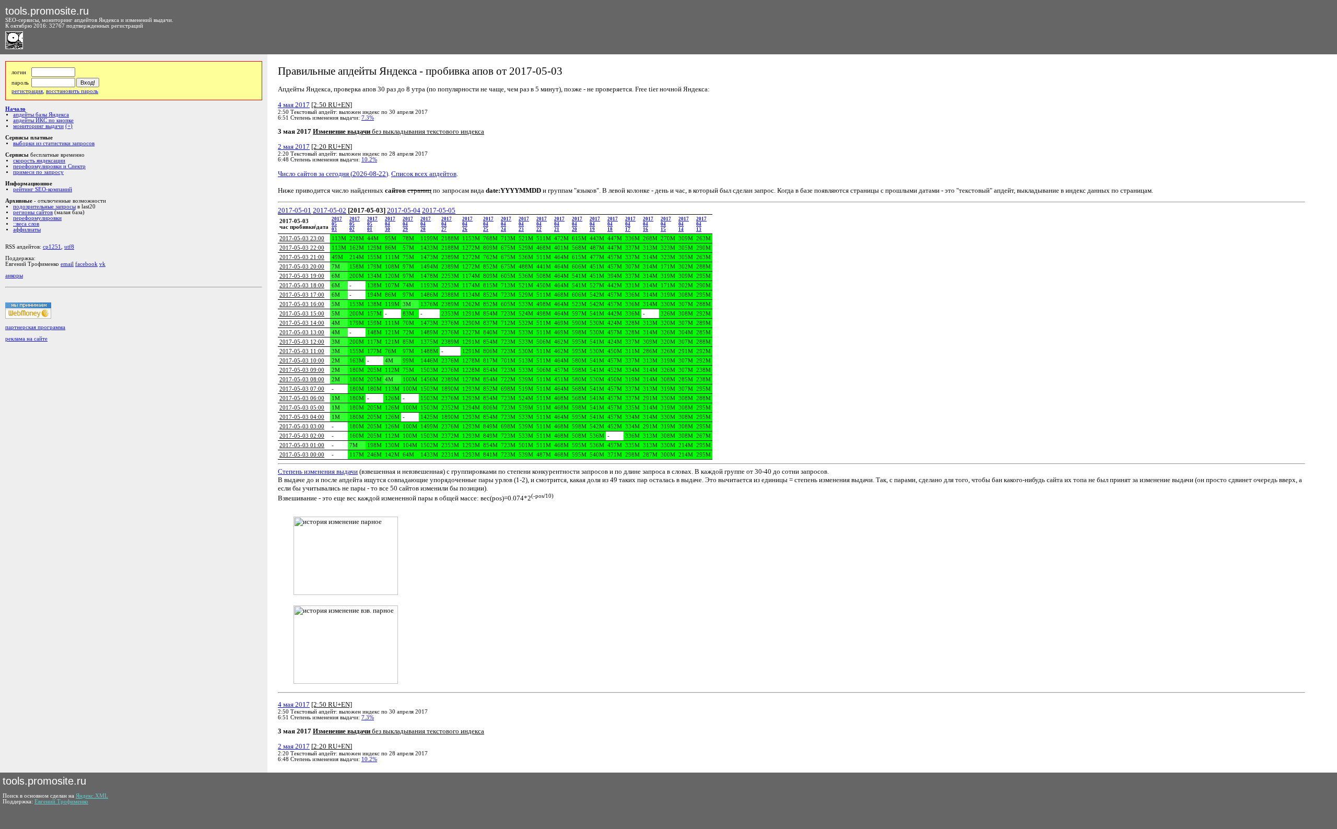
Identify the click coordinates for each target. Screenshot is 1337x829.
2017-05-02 (329, 210)
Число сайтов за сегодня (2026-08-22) (333, 174)
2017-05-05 (438, 210)
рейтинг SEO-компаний (42, 189)
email (67, 264)
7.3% (367, 118)
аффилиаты (27, 229)
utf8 (69, 247)
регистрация (27, 91)
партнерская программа (35, 327)
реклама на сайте (26, 339)
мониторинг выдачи (38, 126)
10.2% (369, 159)
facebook (86, 264)
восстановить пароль (72, 91)
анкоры (14, 275)
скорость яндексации (39, 161)
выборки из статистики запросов (54, 143)
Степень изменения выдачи (318, 471)
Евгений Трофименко (61, 801)
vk (102, 264)
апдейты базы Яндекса (41, 115)
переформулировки (37, 218)
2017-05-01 (294, 210)
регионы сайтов (33, 212)
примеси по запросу (38, 172)
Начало (15, 109)
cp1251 (52, 247)
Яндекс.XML (92, 796)
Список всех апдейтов (423, 174)
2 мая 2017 (294, 146)
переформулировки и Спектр (49, 166)
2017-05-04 (403, 210)
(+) (69, 126)
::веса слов (26, 224)
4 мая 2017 (294, 105)
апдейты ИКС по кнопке (43, 120)
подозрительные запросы (44, 206)
